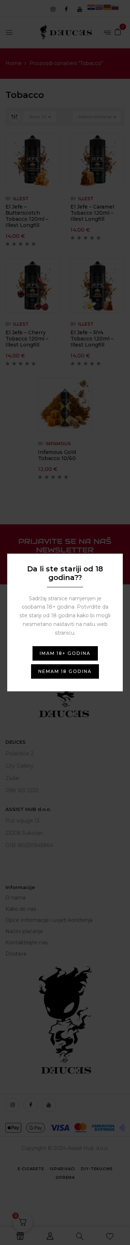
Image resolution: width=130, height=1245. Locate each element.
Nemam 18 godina (65, 671)
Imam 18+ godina (65, 653)
